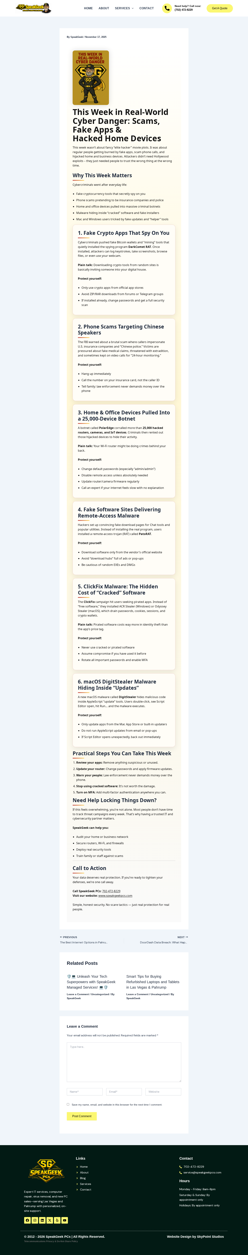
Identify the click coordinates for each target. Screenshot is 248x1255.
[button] (132, 8)
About (104, 8)
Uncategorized (100, 994)
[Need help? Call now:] (167, 8)
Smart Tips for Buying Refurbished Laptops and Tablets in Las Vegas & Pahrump (152, 981)
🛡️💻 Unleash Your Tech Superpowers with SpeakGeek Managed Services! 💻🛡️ (91, 981)
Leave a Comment (78, 994)
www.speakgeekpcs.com (115, 896)
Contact (146, 8)
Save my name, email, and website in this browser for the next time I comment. (117, 1104)
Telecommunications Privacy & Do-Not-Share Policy (51, 1241)
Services (122, 8)
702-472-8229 (111, 891)
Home (88, 8)
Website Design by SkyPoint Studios (195, 1236)
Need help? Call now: (188, 6)
